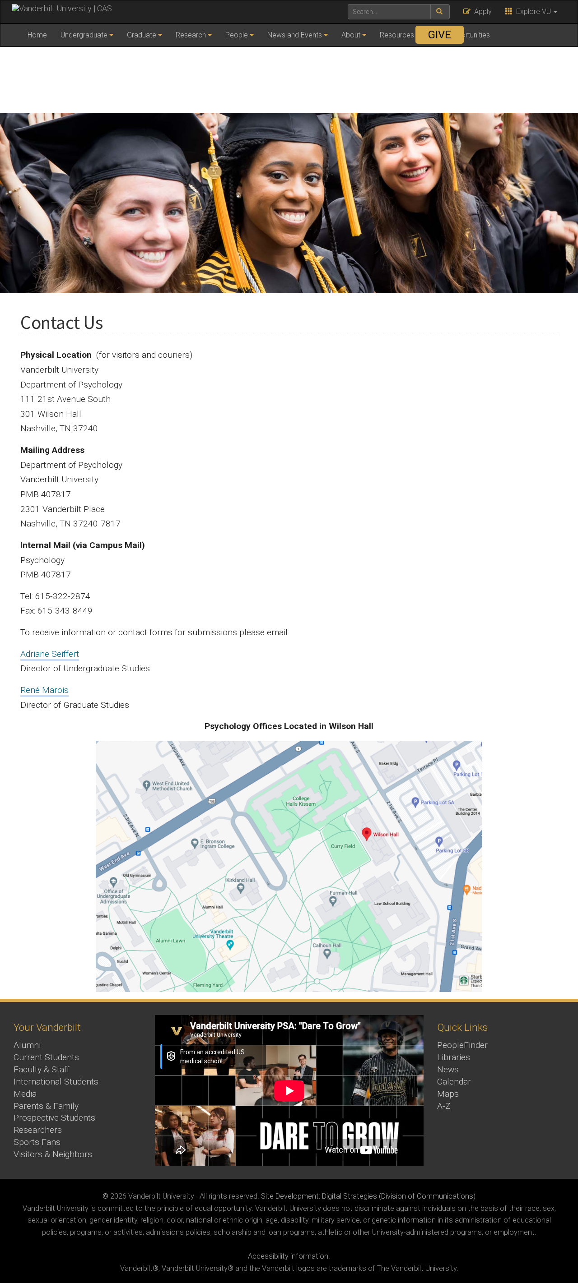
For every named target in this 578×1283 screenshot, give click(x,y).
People (236, 35)
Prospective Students (54, 1117)
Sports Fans (37, 1142)
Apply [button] (481, 11)
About (350, 35)
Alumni (27, 1045)
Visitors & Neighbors (53, 1154)
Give (439, 34)
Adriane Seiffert (49, 654)
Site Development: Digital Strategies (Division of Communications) (368, 1196)
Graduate (141, 35)
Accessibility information (288, 1256)
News (448, 1069)
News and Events (294, 35)
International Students (56, 1081)
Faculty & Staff (42, 1069)
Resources (397, 35)
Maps (448, 1094)
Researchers (38, 1130)
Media (25, 1094)
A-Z (444, 1106)
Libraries (453, 1057)
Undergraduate (84, 35)
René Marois (44, 690)
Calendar (454, 1081)
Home (37, 35)
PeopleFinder (462, 1045)
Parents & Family (46, 1106)
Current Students (46, 1057)
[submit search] (440, 11)
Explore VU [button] (533, 11)
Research (191, 35)
